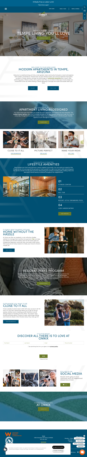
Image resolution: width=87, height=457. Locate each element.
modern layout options (20, 114)
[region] (38, 449)
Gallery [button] (33, 88)
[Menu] (6, 8)
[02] (43, 194)
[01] (16, 194)
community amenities (54, 78)
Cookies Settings (58, 450)
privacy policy (54, 346)
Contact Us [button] (43, 409)
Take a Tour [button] (53, 88)
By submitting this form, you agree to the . (43, 346)
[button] (51, 9)
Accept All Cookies (58, 447)
